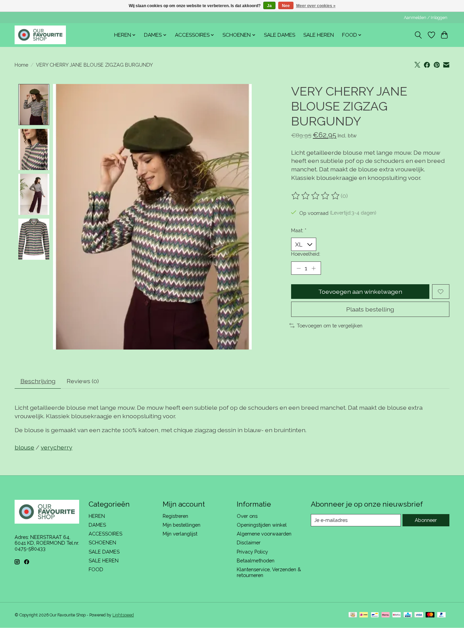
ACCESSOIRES (105, 534)
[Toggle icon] (418, 35)
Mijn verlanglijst (180, 534)
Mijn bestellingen (181, 525)
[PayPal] (441, 615)
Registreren (175, 516)
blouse (24, 447)
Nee (286, 5)
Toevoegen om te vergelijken (329, 325)
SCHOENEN (102, 542)
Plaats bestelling (370, 309)
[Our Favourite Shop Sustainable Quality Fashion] (40, 35)
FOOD (96, 569)
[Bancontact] (375, 615)
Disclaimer (249, 542)
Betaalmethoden (255, 560)
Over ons (247, 516)
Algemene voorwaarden (264, 534)
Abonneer (426, 520)
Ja (269, 5)
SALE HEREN (318, 35)
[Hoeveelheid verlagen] (298, 268)
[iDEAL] (363, 615)
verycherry (56, 447)
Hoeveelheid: (305, 254)
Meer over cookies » (316, 5)
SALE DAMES (279, 35)
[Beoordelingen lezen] (316, 195)
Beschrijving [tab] (37, 381)
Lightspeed (123, 615)
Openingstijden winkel (262, 525)
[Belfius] (396, 615)
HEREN (97, 516)
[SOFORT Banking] (385, 615)
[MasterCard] (430, 615)
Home (21, 65)
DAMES (97, 525)
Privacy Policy (252, 552)
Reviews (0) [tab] (83, 381)
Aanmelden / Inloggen (425, 17)
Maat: (298, 230)
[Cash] (353, 615)
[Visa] (418, 615)
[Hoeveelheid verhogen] (313, 268)
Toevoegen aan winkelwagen (360, 291)
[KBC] (408, 615)
